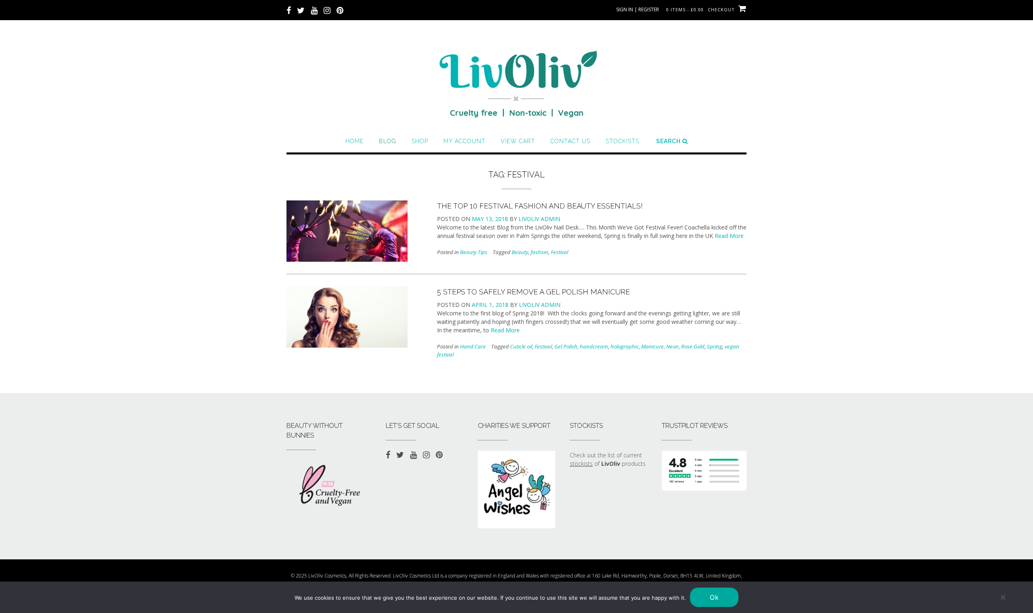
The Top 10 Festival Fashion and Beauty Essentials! (540, 206)
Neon (672, 346)
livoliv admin (539, 219)
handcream (594, 346)
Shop (420, 141)
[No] (1003, 597)
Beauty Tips (473, 252)
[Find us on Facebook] (288, 10)
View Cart (518, 141)
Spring (714, 346)
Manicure (652, 346)
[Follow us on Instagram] (327, 10)
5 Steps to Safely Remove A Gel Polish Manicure (533, 292)
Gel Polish (565, 346)
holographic (625, 346)
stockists (581, 463)
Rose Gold (693, 346)
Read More (729, 236)
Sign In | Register (637, 9)
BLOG (387, 141)
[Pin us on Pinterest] (340, 10)
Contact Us (570, 141)
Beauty (520, 252)
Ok (714, 597)
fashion (539, 252)
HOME (354, 141)
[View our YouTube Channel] (314, 10)
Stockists (622, 141)
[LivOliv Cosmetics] (516, 80)
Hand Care (473, 346)
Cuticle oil (521, 346)
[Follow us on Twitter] (301, 10)
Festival (559, 252)
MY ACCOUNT (464, 141)
